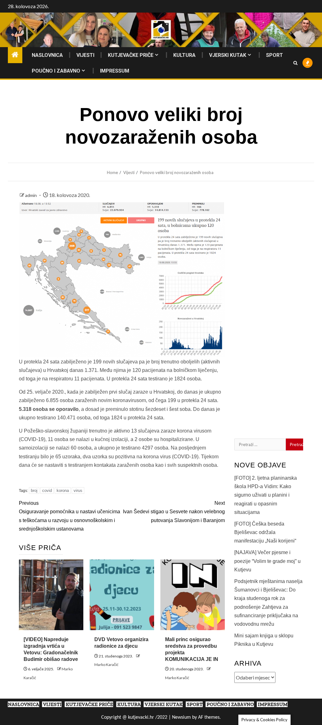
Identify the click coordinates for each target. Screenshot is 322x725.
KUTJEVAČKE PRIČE (130, 55)
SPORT (274, 55)
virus (78, 490)
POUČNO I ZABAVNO (56, 71)
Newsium (181, 717)
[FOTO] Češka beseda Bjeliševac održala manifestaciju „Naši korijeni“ (265, 532)
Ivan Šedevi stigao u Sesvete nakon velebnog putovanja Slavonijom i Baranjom (174, 511)
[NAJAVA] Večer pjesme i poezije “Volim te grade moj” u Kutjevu (267, 561)
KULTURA (184, 55)
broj (34, 490)
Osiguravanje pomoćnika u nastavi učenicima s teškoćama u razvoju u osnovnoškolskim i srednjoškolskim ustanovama (69, 515)
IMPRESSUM (114, 71)
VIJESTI (85, 55)
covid (47, 490)
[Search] (295, 63)
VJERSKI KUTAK (227, 55)
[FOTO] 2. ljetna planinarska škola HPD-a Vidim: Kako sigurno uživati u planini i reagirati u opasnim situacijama (265, 495)
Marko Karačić (106, 664)
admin (31, 195)
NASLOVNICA (47, 55)
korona (63, 490)
